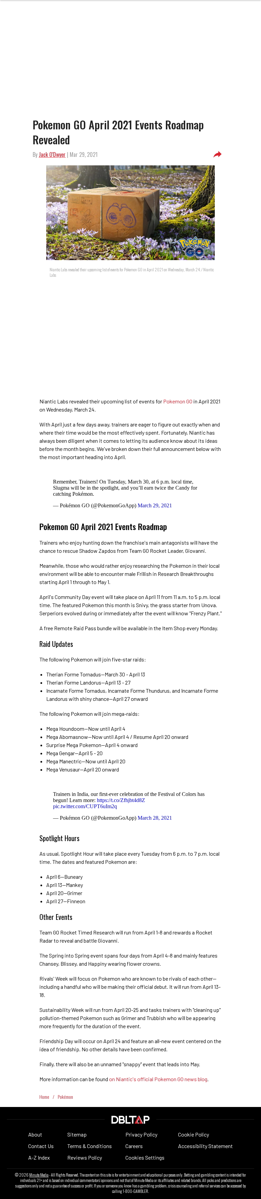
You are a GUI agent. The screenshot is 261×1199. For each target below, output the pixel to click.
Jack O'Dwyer (52, 154)
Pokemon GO (177, 401)
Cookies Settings (144, 1157)
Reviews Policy (84, 1157)
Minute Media (39, 1175)
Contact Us (41, 1146)
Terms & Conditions (89, 1146)
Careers (134, 1146)
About (35, 1134)
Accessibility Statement (205, 1146)
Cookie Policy (193, 1134)
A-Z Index (39, 1157)
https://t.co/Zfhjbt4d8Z (121, 800)
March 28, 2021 (155, 818)
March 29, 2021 (155, 505)
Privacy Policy (141, 1134)
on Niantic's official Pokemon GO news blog (158, 1079)
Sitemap (77, 1134)
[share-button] (217, 154)
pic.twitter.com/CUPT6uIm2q (85, 806)
